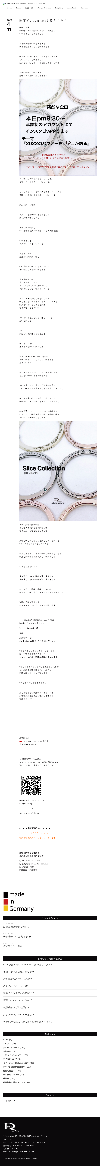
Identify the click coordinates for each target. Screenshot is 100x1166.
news (6, 1040)
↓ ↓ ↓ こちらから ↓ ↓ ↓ (33, 833)
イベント (7, 1044)
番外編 (6, 1078)
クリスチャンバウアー (13, 1055)
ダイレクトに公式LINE (29, 813)
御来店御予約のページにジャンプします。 (38, 838)
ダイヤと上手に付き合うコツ (16, 1063)
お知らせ (7, 1051)
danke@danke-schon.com (22, 1152)
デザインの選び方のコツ (14, 1067)
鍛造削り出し (29, 8)
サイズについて (10, 1059)
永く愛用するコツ (11, 1075)
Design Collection (44, 8)
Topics (18, 8)
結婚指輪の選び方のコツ (14, 1082)
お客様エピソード (11, 1047)
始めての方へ (9, 1071)
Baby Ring (59, 8)
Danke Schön (72, 8)
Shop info (84, 8)
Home (9, 8)
